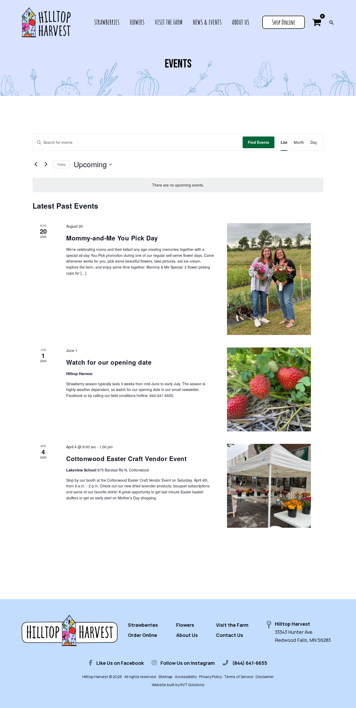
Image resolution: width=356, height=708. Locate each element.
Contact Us (229, 635)
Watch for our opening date (108, 362)
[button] (283, 22)
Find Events (258, 142)
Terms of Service (238, 676)
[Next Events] (46, 164)
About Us (187, 635)
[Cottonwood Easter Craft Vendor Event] (269, 486)
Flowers (185, 625)
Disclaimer (265, 676)
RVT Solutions (192, 684)
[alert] (178, 185)
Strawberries (143, 625)
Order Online (142, 635)
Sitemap (165, 676)
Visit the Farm (232, 625)
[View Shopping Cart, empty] (316, 22)
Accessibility (186, 676)
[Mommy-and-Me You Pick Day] (269, 279)
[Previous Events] (36, 164)
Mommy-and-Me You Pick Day (112, 237)
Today (61, 164)
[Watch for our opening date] (269, 389)
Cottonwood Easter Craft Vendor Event (126, 458)
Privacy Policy (210, 676)
